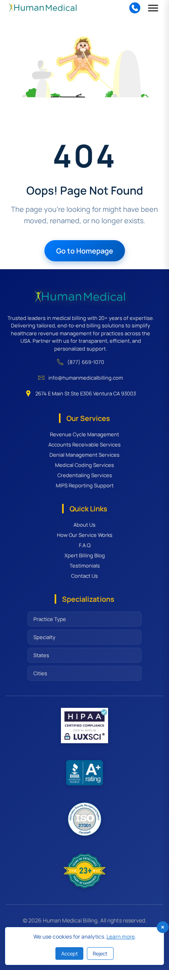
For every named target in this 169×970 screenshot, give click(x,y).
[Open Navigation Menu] (153, 8)
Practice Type (49, 619)
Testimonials (85, 565)
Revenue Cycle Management (84, 434)
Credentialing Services (84, 475)
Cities (40, 673)
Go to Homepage (84, 250)
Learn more (121, 936)
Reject (100, 953)
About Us (84, 524)
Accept (69, 953)
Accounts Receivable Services (84, 444)
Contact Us (84, 575)
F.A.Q (84, 545)
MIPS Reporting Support (85, 485)
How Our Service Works (84, 534)
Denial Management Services (84, 454)
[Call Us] (134, 7)
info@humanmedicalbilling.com (85, 377)
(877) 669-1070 (85, 362)
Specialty (44, 637)
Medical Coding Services (84, 464)
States (41, 655)
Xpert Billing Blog (84, 555)
